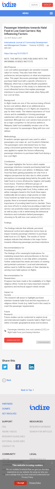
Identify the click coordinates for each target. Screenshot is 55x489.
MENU (26, 13)
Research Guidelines (13, 436)
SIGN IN (34, 5)
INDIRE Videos (9, 431)
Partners (7, 404)
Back (8, 380)
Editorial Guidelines (13, 441)
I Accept (20, 483)
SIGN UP (47, 5)
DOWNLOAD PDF (13, 340)
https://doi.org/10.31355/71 (16, 53)
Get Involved (9, 413)
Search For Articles (41, 431)
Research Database (40, 426)
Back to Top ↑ (27, 390)
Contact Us (8, 446)
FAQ (4, 426)
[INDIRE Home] (9, 4)
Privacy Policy (38, 459)
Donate (6, 408)
